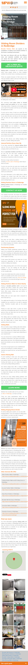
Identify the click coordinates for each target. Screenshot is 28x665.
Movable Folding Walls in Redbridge (11, 657)
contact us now (14, 190)
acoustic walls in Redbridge (12, 161)
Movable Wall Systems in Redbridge (11, 652)
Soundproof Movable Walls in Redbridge (12, 658)
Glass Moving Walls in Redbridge (10, 660)
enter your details (22, 277)
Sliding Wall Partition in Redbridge (10, 655)
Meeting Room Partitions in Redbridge (11, 654)
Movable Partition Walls (8, 48)
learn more (14, 388)
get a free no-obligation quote (14, 65)
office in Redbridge (7, 393)
